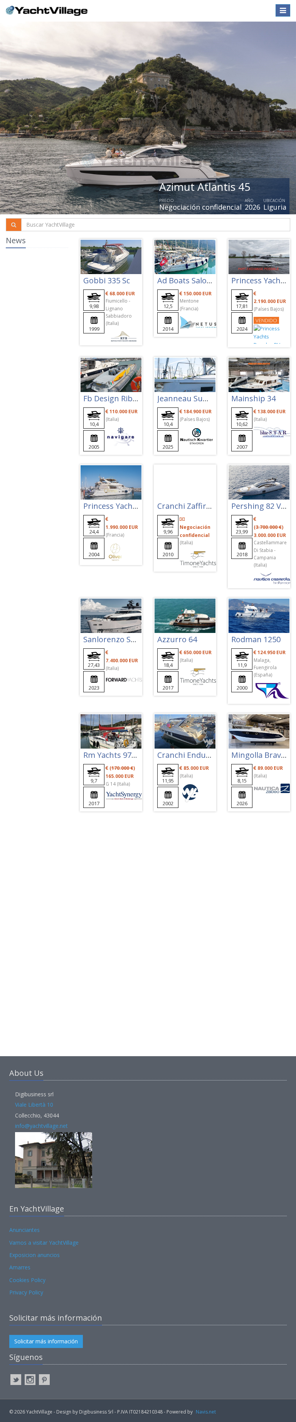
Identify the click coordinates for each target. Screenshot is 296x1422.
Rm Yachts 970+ (111, 755)
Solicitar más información (46, 1341)
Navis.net (206, 1412)
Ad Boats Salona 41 (191, 280)
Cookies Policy (27, 1280)
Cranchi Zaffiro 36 (189, 506)
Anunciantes (24, 1230)
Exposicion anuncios (34, 1255)
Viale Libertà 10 (34, 1104)
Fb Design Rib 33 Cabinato (130, 398)
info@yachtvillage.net (41, 1125)
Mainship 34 (253, 398)
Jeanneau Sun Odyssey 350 (205, 398)
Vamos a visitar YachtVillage (44, 1242)
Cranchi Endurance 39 (197, 755)
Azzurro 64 (177, 639)
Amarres (19, 1267)
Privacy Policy (26, 1292)
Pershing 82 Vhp (261, 506)
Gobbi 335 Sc (106, 280)
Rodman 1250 (256, 639)
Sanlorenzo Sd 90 (114, 639)
